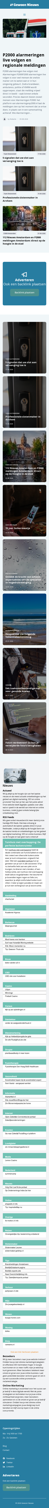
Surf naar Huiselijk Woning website (19, 942)
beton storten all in (12, 962)
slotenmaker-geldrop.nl (14, 1250)
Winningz (9, 992)
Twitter (9, 1462)
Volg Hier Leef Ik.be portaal (16, 1187)
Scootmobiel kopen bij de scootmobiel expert (23, 1080)
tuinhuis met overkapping (20, 850)
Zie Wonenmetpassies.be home (18, 1103)
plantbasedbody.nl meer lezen (17, 1053)
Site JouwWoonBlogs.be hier (17, 1100)
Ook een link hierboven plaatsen (24, 1352)
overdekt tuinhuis (25, 861)
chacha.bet (9, 899)
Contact (6, 1450)
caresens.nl (9, 1344)
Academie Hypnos (12, 912)
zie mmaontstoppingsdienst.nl (17, 1147)
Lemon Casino (11, 1160)
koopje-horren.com (12, 1317)
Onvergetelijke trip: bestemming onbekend (22, 1234)
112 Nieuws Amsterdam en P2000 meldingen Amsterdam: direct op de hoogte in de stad (24, 240)
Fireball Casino (11, 996)
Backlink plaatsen (24, 292)
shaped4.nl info (11, 1204)
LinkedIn (10, 1466)
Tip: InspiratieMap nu (13, 1207)
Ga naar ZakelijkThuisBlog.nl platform (20, 1133)
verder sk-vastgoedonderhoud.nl (18, 1023)
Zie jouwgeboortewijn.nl (14, 1304)
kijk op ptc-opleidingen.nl (15, 1009)
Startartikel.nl (10, 1096)
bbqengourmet (11, 926)
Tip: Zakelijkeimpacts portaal (16, 1277)
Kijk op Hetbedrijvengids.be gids (18, 1036)
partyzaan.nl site (11, 1291)
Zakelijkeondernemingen (15, 1120)
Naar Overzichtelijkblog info (16, 1274)
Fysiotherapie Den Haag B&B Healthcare (22, 1066)
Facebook (10, 1458)
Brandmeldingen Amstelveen (17, 1264)
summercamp (10, 1173)
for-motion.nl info (11, 1220)
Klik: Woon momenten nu (15, 946)
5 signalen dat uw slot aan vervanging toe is (18, 159)
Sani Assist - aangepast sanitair (18, 1083)
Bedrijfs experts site (13, 1270)
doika (7, 1331)
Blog (5, 1446)
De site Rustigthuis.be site (15, 1039)
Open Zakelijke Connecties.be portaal (20, 1116)
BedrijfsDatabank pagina (15, 1267)
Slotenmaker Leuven (13, 1247)
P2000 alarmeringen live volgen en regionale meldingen (24, 60)
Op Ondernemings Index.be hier (18, 1190)
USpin (7, 989)
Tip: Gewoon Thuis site (14, 949)
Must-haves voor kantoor (15, 939)
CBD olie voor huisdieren (15, 976)
